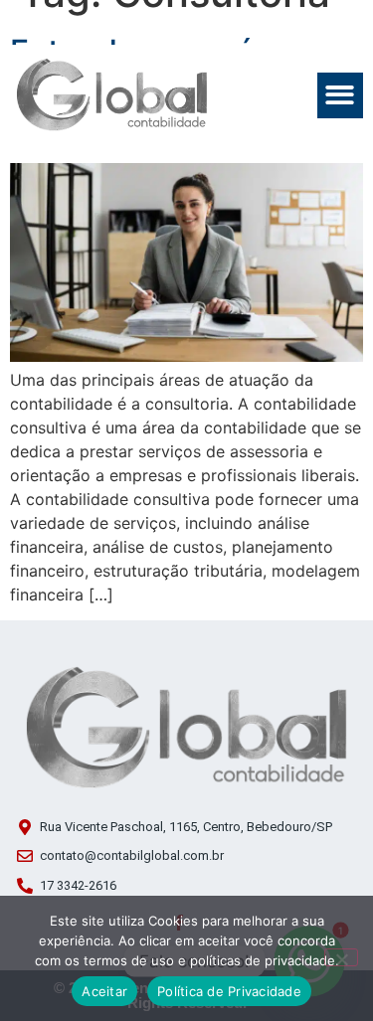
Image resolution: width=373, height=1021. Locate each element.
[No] (341, 957)
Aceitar (104, 991)
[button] (340, 96)
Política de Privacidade (229, 991)
